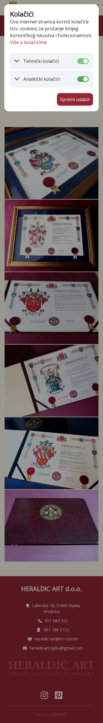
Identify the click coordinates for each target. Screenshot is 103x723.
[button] (38, 61)
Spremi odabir (75, 99)
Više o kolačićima (28, 42)
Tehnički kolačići (41, 61)
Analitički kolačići (41, 79)
